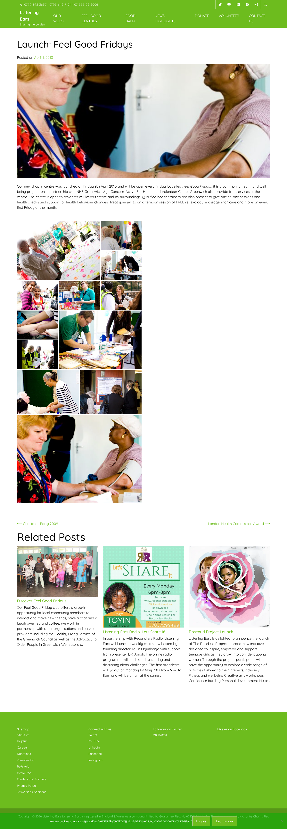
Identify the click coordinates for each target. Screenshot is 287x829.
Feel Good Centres (91, 18)
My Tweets (160, 735)
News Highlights (165, 18)
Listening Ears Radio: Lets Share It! (134, 631)
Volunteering (25, 760)
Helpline (22, 741)
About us (23, 735)
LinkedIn (94, 747)
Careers (22, 747)
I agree (201, 821)
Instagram (95, 760)
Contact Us (257, 18)
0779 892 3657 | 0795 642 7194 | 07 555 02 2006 (60, 4)
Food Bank (130, 18)
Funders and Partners (31, 779)
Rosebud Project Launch (211, 631)
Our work (58, 18)
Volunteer (229, 16)
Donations (24, 754)
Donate (202, 16)
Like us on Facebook (232, 729)
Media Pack (24, 773)
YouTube (94, 741)
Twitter (92, 735)
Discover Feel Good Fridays (41, 600)
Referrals (23, 766)
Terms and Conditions (31, 792)
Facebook (95, 754)
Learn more (224, 821)
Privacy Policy (26, 785)
